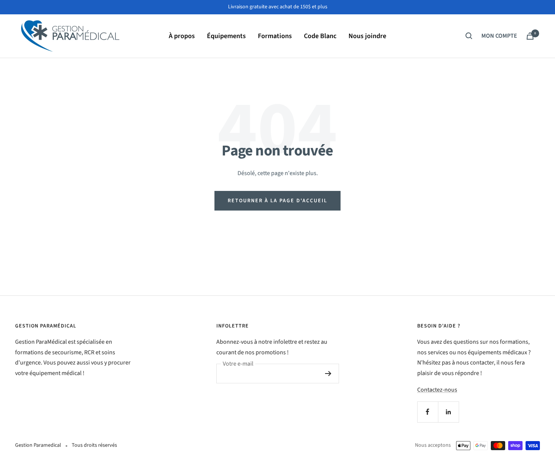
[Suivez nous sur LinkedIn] (448, 411)
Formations (275, 35)
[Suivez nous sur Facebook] (427, 411)
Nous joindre (367, 35)
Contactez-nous (437, 390)
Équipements (226, 35)
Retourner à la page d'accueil (277, 201)
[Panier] (530, 36)
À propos (182, 35)
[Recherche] (469, 35)
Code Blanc (320, 35)
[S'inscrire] (328, 373)
